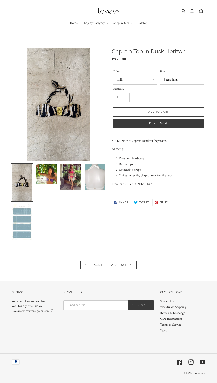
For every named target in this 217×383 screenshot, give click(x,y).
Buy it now (158, 123)
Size (162, 72)
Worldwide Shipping (173, 307)
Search (164, 330)
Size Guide (167, 301)
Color (116, 72)
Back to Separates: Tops (112, 265)
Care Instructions (171, 319)
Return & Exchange (172, 313)
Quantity (118, 89)
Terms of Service (170, 325)
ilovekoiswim (198, 373)
